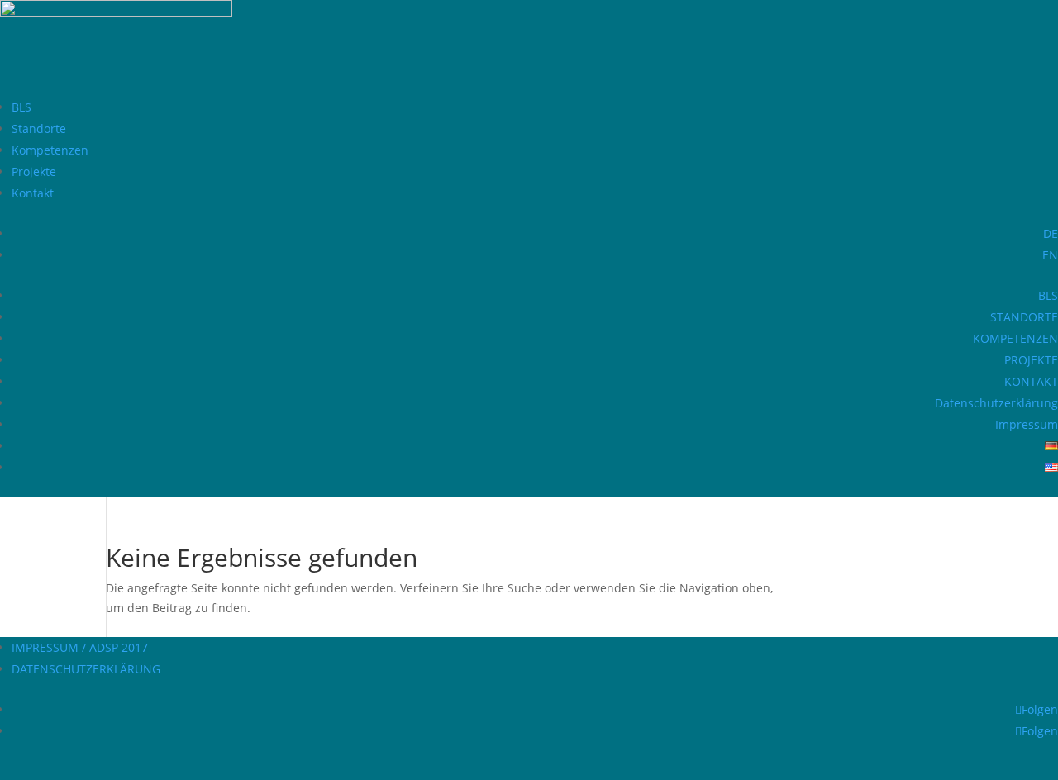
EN (1050, 255)
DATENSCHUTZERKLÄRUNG (86, 669)
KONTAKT (1031, 381)
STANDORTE (1024, 317)
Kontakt (33, 193)
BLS (21, 107)
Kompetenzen (50, 150)
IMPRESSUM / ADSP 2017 (80, 647)
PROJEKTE (1031, 360)
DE (1050, 233)
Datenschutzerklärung (996, 403)
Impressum (1026, 424)
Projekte (34, 171)
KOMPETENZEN (1015, 338)
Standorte (39, 128)
